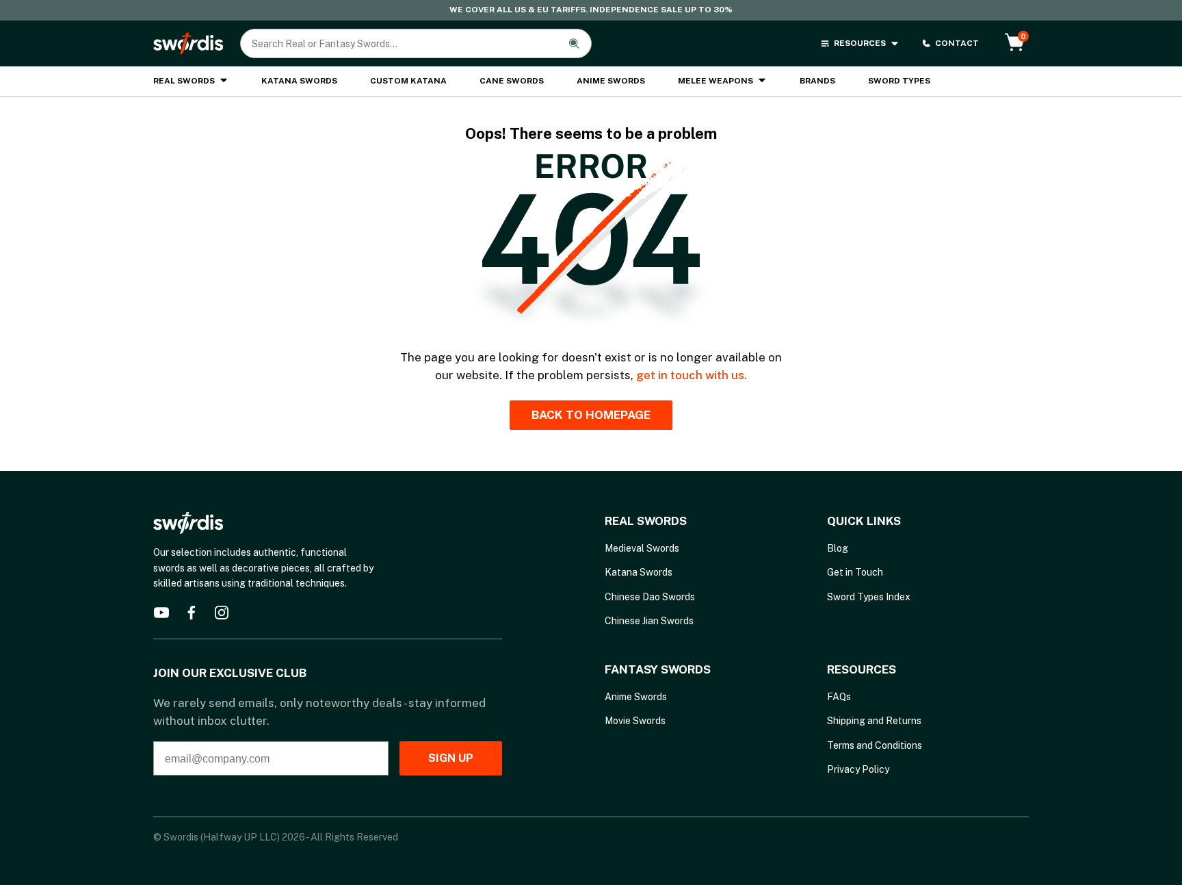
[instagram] (221, 612)
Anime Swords (611, 81)
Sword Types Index (868, 596)
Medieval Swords (642, 548)
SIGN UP (450, 758)
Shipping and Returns (874, 720)
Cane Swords (512, 81)
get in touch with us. (691, 375)
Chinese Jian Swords (649, 620)
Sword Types (899, 81)
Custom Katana (408, 81)
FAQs (839, 696)
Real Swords (184, 81)
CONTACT (957, 43)
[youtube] (161, 612)
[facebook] (191, 612)
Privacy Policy (858, 769)
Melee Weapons (715, 81)
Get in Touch (855, 572)
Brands (817, 81)
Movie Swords (635, 720)
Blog (837, 548)
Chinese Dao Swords (650, 596)
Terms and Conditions (874, 745)
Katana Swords (299, 81)
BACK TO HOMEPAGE (591, 415)
